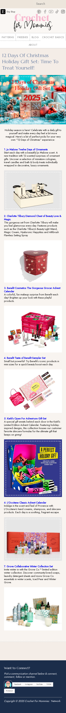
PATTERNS (8, 37)
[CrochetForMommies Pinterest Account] (39, 11)
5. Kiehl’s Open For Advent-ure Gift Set (25, 418)
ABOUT (33, 45)
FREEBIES (22, 37)
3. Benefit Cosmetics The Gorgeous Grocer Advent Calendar (32, 289)
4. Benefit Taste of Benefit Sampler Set (24, 358)
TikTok (48, 684)
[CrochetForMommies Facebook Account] (45, 11)
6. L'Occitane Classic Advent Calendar (25, 502)
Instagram (29, 684)
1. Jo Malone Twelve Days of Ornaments (26, 149)
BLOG (35, 37)
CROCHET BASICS (53, 37)
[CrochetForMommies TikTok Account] (57, 11)
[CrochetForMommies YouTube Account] (51, 11)
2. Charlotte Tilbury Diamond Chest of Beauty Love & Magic (32, 217)
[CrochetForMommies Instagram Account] (63, 11)
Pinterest (9, 691)
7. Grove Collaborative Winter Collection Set (28, 566)
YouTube (39, 684)
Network (55, 701)
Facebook (17, 684)
